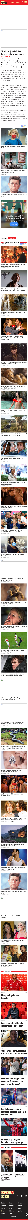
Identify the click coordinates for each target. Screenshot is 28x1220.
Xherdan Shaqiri (12, 238)
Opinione (11, 1205)
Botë (10, 1208)
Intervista (3, 1205)
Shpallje (3, 1213)
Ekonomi (20, 1203)
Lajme (11, 1203)
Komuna (20, 1205)
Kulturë (19, 1208)
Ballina (3, 1203)
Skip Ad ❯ (22, 225)
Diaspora (11, 1211)
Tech (10, 1213)
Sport (2, 1211)
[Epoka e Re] (4, 3)
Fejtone (3, 1208)
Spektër (20, 1211)
